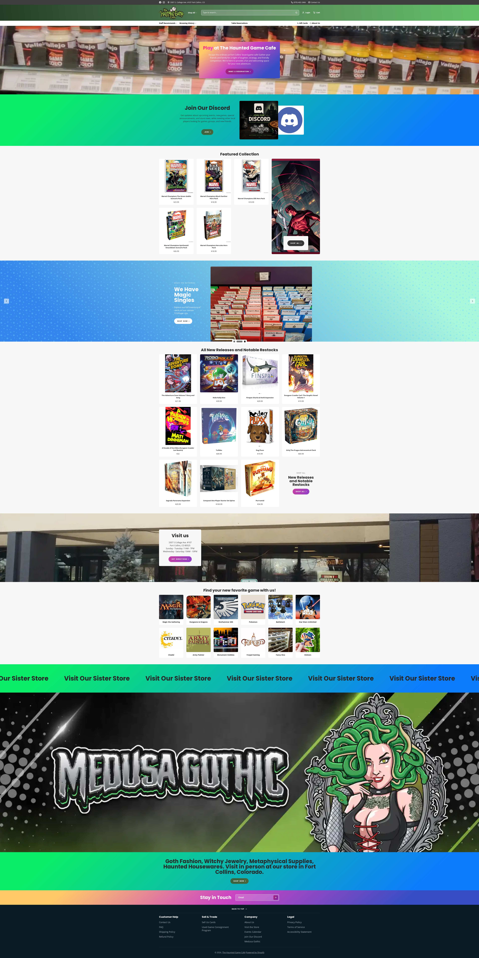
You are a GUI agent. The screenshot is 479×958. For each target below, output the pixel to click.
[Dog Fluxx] (250, 427)
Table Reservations (239, 23)
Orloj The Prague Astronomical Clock (301, 432)
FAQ (161, 927)
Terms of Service (296, 927)
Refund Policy (166, 936)
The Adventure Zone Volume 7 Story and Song (178, 379)
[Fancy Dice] (280, 643)
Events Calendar (252, 931)
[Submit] (275, 897)
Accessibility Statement (299, 931)
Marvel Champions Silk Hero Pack (251, 182)
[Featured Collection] (296, 206)
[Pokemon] (253, 610)
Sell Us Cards (209, 922)
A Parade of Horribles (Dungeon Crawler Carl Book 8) (178, 432)
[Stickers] (308, 643)
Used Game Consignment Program (215, 929)
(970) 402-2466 (300, 2)
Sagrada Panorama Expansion (178, 483)
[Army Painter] (198, 643)
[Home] (171, 12)
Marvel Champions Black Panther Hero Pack (214, 182)
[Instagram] (164, 2)
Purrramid (260, 483)
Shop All (191, 12)
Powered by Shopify (255, 952)
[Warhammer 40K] (226, 610)
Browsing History (187, 23)
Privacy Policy (294, 922)
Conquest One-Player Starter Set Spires (219, 483)
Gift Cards (303, 23)
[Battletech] (280, 610)
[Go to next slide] (472, 301)
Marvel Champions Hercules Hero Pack (214, 231)
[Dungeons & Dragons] (198, 610)
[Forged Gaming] (253, 643)
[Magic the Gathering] (171, 610)
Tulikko (219, 432)
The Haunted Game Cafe (233, 952)
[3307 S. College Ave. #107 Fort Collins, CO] (186, 2)
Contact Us (164, 922)
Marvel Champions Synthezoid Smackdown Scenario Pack (176, 231)
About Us (316, 23)
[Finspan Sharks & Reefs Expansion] (250, 374)
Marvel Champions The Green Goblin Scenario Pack (176, 182)
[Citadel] (171, 643)
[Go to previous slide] (6, 301)
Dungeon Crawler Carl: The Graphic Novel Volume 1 (301, 379)
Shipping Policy (167, 931)
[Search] (296, 12)
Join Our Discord (253, 936)
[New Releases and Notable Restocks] (301, 483)
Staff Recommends (167, 23)
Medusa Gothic (252, 941)
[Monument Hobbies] (226, 643)
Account (306, 12)
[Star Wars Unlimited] (308, 610)
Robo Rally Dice (219, 379)
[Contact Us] (314, 2)
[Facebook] (160, 2)
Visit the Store (251, 927)
